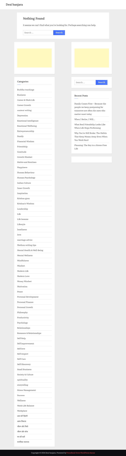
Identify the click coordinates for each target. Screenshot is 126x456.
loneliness (22, 229)
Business (21, 94)
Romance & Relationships (29, 333)
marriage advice (24, 240)
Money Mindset (24, 281)
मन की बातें (21, 436)
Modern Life (23, 271)
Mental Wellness (25, 255)
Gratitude (21, 151)
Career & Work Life (26, 100)
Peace (20, 291)
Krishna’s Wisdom (25, 203)
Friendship (22, 146)
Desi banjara (14, 4)
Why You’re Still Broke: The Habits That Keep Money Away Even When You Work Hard (90, 136)
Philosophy (22, 312)
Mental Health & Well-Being (30, 250)
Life (19, 214)
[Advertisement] (34, 58)
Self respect (22, 353)
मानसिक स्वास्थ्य (23, 442)
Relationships (23, 328)
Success (21, 395)
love (19, 234)
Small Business (24, 369)
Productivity (23, 317)
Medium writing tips (26, 245)
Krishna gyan (23, 198)
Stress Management (26, 390)
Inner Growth (23, 188)
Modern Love (23, 276)
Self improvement (25, 343)
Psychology (22, 322)
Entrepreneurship (25, 131)
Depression (22, 115)
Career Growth (24, 105)
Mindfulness (23, 260)
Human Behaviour (25, 172)
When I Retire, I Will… (84, 119)
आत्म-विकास (21, 421)
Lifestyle (21, 224)
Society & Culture (25, 374)
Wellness (21, 400)
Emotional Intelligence (28, 120)
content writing (24, 110)
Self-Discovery (24, 364)
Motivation (22, 286)
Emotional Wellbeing (27, 126)
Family (20, 136)
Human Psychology (26, 177)
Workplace (22, 410)
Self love (21, 348)
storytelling (22, 385)
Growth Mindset (24, 157)
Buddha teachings (25, 89)
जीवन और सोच (22, 431)
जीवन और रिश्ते (22, 426)
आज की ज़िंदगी (22, 416)
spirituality (22, 379)
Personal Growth (25, 307)
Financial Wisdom (25, 141)
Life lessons (22, 219)
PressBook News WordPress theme (80, 453)
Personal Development (28, 296)
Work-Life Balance (25, 405)
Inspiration (22, 193)
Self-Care (21, 359)
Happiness (22, 167)
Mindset (21, 265)
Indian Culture (24, 183)
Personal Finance (25, 302)
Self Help (21, 338)
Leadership (22, 208)
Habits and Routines (26, 162)
